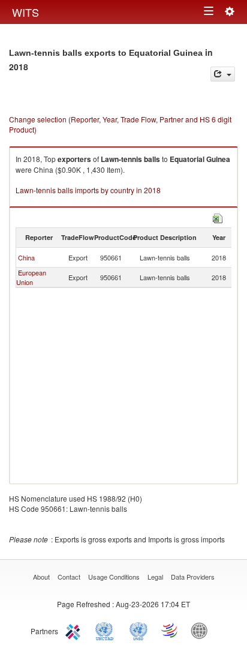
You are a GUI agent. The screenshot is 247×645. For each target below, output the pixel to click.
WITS (25, 12)
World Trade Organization (170, 630)
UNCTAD (107, 630)
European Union (31, 277)
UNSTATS (138, 630)
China (26, 257)
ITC (75, 630)
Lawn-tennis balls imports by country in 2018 (88, 190)
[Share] (222, 74)
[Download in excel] (217, 217)
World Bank (202, 630)
